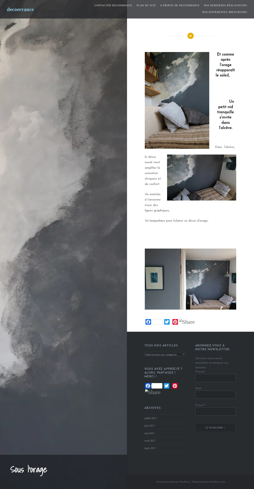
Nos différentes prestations (224, 12)
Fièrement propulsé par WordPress (173, 482)
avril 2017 (150, 440)
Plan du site (146, 5)
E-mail (200, 405)
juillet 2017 (150, 418)
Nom (198, 388)
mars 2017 (150, 448)
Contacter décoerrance (113, 5)
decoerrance (20, 9)
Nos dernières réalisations (225, 5)
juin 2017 (149, 425)
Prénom (200, 371)
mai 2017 (149, 433)
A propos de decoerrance (180, 5)
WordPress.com (217, 482)
